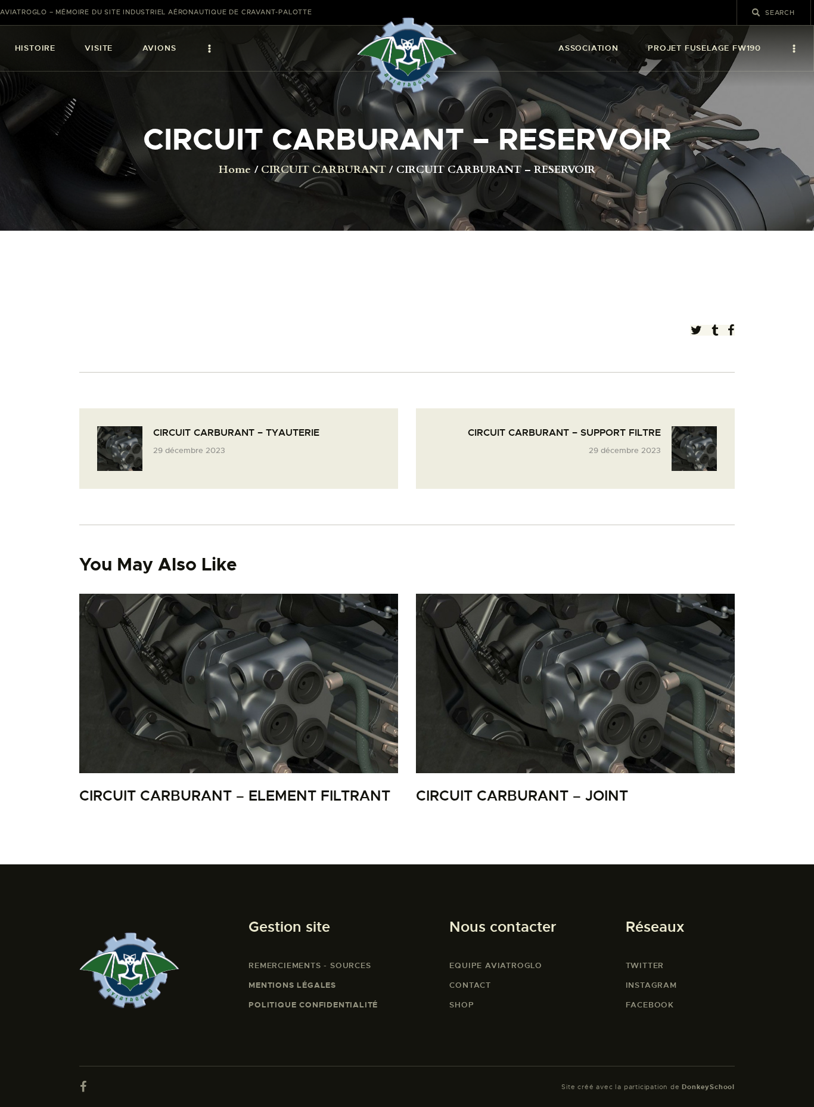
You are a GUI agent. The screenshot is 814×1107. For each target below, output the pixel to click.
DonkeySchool (708, 1087)
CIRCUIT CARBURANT (323, 170)
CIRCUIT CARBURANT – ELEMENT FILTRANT (234, 796)
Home (235, 170)
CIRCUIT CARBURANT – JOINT (522, 796)
